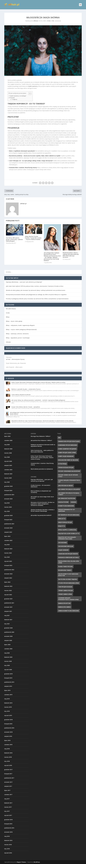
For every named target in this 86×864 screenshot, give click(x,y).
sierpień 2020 (8, 640)
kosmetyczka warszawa (66, 506)
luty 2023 (7, 557)
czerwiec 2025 (8, 469)
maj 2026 (7, 444)
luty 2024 (7, 511)
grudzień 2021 (8, 599)
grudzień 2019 (8, 674)
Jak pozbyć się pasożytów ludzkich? (41, 515)
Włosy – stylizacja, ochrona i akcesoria (17, 333)
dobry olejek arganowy (66, 456)
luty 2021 (7, 624)
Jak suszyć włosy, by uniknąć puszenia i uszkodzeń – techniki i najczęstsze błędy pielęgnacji (38, 400)
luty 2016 (7, 849)
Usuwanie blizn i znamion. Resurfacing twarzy (23, 167)
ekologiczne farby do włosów (68, 460)
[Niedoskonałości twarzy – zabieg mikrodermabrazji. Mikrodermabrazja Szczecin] (71, 237)
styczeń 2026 (8, 461)
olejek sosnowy (63, 550)
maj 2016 (7, 836)
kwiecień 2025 (8, 474)
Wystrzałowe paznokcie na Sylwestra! (42, 469)
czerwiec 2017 (8, 794)
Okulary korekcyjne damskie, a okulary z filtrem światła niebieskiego (43, 510)
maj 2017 (7, 799)
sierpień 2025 (8, 465)
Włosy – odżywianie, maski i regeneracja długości (20, 325)
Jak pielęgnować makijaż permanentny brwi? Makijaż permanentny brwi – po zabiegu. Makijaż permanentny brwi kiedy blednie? (52, 256)
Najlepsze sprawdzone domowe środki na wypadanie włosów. (43, 445)
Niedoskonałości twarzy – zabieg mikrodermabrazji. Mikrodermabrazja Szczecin (71, 255)
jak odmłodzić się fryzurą (66, 498)
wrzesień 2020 (8, 636)
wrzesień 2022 (8, 574)
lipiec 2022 (7, 582)
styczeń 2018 (8, 765)
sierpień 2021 (8, 611)
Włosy (7, 317)
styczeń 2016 (8, 853)
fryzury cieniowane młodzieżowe (69, 471)
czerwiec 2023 (8, 540)
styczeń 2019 (8, 715)
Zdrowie (8, 342)
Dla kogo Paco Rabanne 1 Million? (40, 436)
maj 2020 (7, 653)
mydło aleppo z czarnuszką (67, 530)
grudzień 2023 (8, 515)
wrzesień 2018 (8, 732)
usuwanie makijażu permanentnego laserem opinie (68, 598)
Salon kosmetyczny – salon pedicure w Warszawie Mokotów (42, 451)
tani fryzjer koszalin (65, 587)
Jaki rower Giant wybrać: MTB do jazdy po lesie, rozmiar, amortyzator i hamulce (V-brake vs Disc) (34, 286)
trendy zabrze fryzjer (65, 590)
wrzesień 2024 (8, 499)
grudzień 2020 (8, 628)
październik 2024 (9, 494)
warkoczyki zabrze (64, 607)
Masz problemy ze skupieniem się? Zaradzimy (41, 491)
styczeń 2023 (8, 561)
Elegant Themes (21, 862)
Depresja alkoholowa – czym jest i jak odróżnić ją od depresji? (24, 282)
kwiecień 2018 (8, 753)
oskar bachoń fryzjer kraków (68, 554)
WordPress (37, 862)
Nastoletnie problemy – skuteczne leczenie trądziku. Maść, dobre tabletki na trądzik (34, 156)
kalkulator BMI (63, 502)
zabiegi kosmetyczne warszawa (68, 611)
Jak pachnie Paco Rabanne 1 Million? (41, 440)
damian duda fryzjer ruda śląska (69, 441)
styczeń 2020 (8, 669)
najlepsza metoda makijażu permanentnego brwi (67, 538)
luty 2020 (7, 665)
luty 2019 (7, 711)
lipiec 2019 (7, 690)
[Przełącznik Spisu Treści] (29, 93)
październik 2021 (9, 603)
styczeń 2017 (8, 815)
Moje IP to (61, 526)
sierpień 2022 (8, 578)
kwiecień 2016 (8, 840)
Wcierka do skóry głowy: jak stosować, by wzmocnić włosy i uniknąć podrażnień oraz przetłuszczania (35, 290)
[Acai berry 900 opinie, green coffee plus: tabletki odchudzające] (14, 229)
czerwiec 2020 (8, 649)
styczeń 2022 (8, 594)
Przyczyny (12, 97)
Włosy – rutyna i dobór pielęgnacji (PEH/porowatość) (21, 329)
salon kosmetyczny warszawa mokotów (68, 574)
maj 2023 (7, 544)
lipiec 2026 (7, 436)
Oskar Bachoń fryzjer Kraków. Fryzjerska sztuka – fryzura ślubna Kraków (33, 238)
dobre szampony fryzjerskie (67, 449)
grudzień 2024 (8, 486)
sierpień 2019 (8, 686)
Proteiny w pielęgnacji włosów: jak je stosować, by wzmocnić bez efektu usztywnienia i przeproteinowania (37, 298)
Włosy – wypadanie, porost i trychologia (18, 338)
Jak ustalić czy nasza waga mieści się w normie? (42, 497)
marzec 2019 (8, 707)
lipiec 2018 (7, 740)
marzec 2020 (8, 661)
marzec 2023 (8, 553)
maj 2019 (7, 699)
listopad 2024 (8, 490)
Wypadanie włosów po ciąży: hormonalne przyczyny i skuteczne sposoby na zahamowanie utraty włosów (42, 421)
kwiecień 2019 (8, 703)
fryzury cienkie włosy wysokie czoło (68, 475)
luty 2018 (7, 761)
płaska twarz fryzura (65, 566)
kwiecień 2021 (8, 619)
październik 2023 (9, 524)
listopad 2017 (8, 774)
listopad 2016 (8, 824)
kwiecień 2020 (8, 657)
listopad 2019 (8, 678)
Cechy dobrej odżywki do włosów (20, 394)
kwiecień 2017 (8, 803)
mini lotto (61, 518)
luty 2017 (7, 811)
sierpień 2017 (8, 786)
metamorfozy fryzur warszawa (68, 515)
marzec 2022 (8, 590)
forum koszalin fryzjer (65, 467)
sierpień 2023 (8, 532)
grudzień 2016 (8, 819)
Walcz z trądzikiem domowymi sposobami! (22, 151)
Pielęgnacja (14, 99)
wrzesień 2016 (8, 832)
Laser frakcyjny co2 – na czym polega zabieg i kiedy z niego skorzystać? (31, 160)
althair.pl (36, 21)
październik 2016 (9, 828)
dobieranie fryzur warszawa (67, 445)
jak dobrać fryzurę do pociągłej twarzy (68, 493)
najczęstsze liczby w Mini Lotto (68, 533)
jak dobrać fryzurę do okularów (69, 489)
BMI (59, 437)
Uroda (48, 21)
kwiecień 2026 (8, 449)
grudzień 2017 (8, 769)
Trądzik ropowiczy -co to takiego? (18, 96)
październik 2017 (9, 778)
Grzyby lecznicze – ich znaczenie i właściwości (40, 486)
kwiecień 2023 (8, 549)
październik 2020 (9, 632)
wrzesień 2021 (8, 607)
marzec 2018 (8, 757)
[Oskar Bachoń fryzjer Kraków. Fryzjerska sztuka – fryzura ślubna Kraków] (33, 229)
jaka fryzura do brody (65, 485)
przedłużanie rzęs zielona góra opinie (68, 562)
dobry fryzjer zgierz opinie (67, 452)
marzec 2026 (8, 453)
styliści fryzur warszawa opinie (68, 583)
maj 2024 (7, 503)
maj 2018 (7, 749)
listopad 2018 (8, 724)
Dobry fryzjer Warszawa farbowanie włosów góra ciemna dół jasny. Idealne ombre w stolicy (38, 382)
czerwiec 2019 (8, 694)
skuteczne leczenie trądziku (67, 579)
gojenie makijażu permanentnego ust (69, 481)
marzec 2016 (8, 844)
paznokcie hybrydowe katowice (68, 557)
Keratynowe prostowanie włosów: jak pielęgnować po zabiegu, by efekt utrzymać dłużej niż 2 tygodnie (36, 294)
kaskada (73, 502)
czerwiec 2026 (8, 440)
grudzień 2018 (8, 719)
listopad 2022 (8, 565)
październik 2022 (9, 569)
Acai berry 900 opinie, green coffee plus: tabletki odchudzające (14, 239)
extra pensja (62, 464)
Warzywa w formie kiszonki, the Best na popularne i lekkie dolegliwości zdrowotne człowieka (42, 504)
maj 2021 (7, 615)
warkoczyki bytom (64, 603)
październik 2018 (9, 728)
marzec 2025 (8, 478)
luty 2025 (7, 482)
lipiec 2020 (7, 644)
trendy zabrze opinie (65, 594)
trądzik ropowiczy (32, 86)
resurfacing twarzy (64, 570)
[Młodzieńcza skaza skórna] (43, 50)
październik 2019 (9, 682)
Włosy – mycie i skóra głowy (14, 321)
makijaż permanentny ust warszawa (66, 510)
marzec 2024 (8, 507)
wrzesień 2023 (8, 528)
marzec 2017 (8, 807)
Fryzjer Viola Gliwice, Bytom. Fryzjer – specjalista (25, 407)
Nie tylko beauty (11, 308)
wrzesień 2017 (8, 782)
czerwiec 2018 (8, 744)
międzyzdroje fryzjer (65, 522)
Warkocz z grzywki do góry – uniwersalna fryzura (25, 389)
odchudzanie (62, 542)
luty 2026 (7, 457)
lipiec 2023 (7, 536)
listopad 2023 (8, 519)
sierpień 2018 (8, 736)
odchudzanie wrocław (65, 546)
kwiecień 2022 (8, 586)
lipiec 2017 (7, 790)
